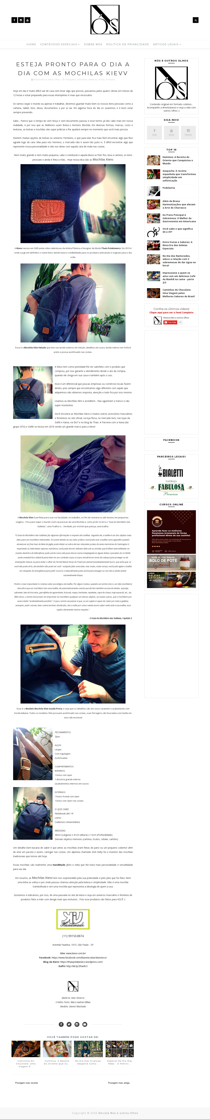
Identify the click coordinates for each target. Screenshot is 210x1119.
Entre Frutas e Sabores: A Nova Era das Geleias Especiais (177, 245)
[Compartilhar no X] (69, 1024)
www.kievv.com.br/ (76, 953)
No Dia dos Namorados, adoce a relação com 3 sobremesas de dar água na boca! (179, 260)
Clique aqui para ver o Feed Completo (171, 312)
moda (102, 79)
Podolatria (169, 187)
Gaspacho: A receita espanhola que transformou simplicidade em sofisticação (179, 175)
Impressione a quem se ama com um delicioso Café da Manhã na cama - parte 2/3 (179, 277)
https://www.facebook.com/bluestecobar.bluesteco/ (79, 957)
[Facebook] (61, 1024)
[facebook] (14, 20)
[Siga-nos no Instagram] (76, 1024)
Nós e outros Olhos (80, 1002)
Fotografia (71, 79)
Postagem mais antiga (118, 1083)
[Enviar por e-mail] (84, 1024)
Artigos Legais (166, 44)
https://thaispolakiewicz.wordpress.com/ (81, 961)
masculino (82, 79)
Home (31, 44)
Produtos (110, 79)
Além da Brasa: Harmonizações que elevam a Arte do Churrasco (179, 204)
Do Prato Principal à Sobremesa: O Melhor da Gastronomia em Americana (179, 218)
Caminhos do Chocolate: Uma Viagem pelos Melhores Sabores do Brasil (179, 293)
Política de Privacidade (127, 44)
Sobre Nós (93, 44)
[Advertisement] (171, 383)
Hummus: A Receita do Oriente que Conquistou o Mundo (178, 160)
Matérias (93, 79)
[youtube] (27, 20)
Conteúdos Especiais (58, 44)
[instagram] (21, 20)
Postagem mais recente (26, 1083)
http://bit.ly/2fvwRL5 (77, 966)
